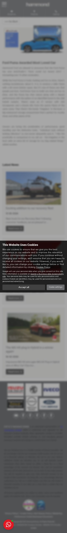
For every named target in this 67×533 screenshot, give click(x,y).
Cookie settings (55, 287)
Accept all (24, 287)
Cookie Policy (43, 267)
